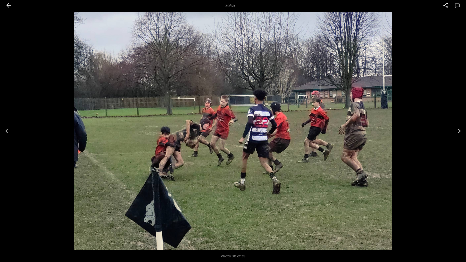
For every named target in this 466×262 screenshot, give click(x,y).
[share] (446, 5)
